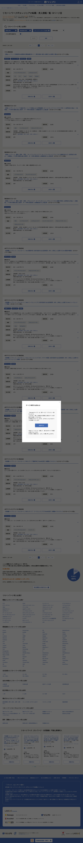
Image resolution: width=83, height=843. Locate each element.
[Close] (59, 402)
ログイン (41, 425)
